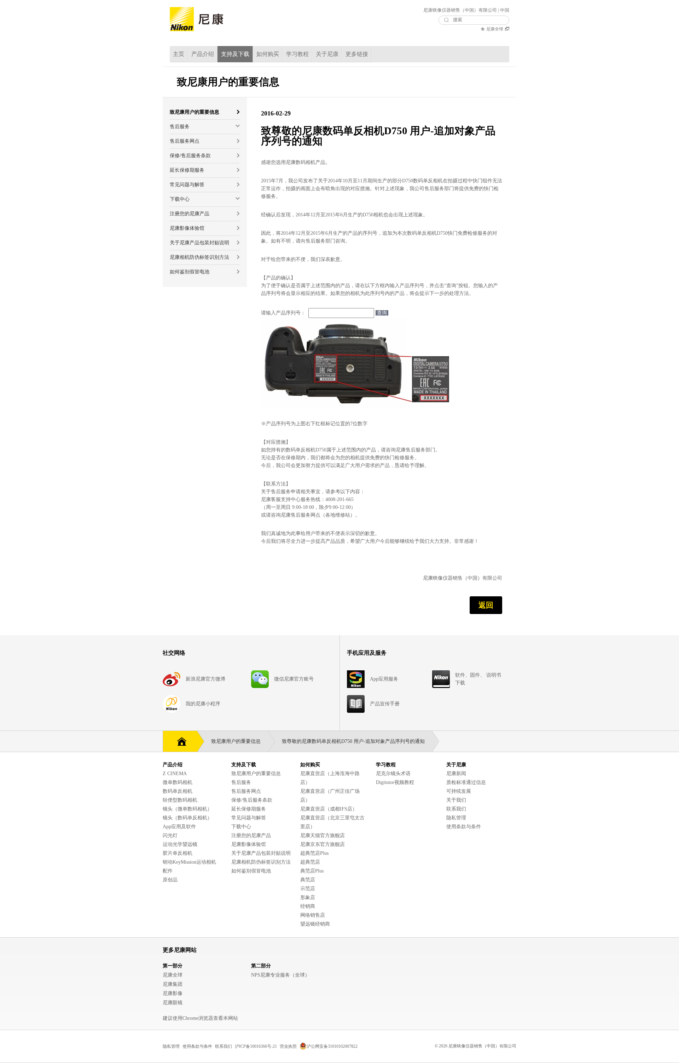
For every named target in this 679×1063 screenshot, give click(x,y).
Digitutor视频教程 (395, 782)
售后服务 (241, 782)
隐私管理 (456, 817)
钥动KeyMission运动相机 (189, 862)
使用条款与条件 (463, 826)
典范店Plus (312, 871)
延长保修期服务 (248, 809)
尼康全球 (494, 29)
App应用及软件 (179, 826)
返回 (485, 605)
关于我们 (456, 800)
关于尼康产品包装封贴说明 (261, 853)
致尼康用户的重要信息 (256, 773)
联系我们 (456, 809)
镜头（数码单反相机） (187, 817)
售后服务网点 (246, 791)
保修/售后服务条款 (251, 800)
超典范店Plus (314, 853)
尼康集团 (172, 984)
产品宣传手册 (385, 703)
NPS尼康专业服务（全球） (280, 975)
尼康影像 (172, 993)
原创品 (170, 879)
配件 (168, 871)
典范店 (307, 879)
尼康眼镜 (172, 1002)
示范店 (307, 888)
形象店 (307, 897)
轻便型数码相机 (180, 800)
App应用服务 (384, 679)
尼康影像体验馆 (248, 844)
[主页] (180, 740)
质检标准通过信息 (466, 782)
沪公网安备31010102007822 (332, 1046)
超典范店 (310, 862)
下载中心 (241, 826)
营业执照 (288, 1046)
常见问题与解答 (248, 817)
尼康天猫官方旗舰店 (322, 835)
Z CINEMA (175, 773)
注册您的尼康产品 (251, 835)
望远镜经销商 (315, 924)
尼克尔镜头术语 (393, 773)
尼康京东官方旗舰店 (322, 844)
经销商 (307, 906)
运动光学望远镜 (180, 844)
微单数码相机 (177, 782)
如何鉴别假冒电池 (251, 871)
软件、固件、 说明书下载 (478, 679)
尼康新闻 (456, 773)
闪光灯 (170, 835)
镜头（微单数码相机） (187, 809)
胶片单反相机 (177, 853)
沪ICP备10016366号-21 (256, 1046)
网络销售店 (312, 915)
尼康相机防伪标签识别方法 (261, 862)
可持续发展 (458, 791)
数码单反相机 (177, 791)
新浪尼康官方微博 (205, 679)
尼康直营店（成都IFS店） (328, 809)
